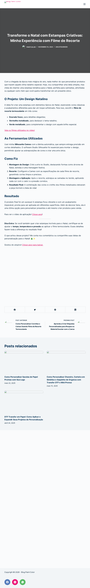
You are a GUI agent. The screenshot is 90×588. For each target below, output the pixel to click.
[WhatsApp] (23, 582)
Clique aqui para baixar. (32, 245)
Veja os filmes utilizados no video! (19, 130)
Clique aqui (37, 214)
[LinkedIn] (75, 310)
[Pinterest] (55, 310)
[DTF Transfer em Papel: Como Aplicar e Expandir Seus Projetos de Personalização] (23, 402)
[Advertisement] (44, 273)
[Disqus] (44, 466)
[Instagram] (15, 582)
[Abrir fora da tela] (84, 4)
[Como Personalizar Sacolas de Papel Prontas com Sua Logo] (23, 362)
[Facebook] (15, 310)
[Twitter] (35, 310)
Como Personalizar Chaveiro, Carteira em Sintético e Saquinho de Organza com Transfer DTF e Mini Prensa (66, 380)
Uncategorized (62, 47)
